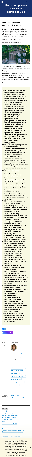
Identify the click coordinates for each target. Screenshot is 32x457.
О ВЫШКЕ (5, 408)
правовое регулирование (17, 382)
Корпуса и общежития (7, 419)
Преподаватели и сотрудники (9, 417)
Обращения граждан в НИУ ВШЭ (9, 423)
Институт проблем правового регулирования (16, 8)
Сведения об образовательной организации (12, 434)
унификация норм (15, 387)
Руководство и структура (7, 413)
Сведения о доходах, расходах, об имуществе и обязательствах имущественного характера (13, 431)
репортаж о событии (16, 365)
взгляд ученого (15, 362)
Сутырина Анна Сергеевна (18, 353)
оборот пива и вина (16, 379)
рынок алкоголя (15, 385)
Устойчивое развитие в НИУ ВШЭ (10, 415)
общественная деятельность (18, 367)
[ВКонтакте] (3, 329)
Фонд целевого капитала (8, 426)
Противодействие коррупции (9, 428)
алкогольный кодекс (16, 373)
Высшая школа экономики (10, 2)
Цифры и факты (5, 411)
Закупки (3, 421)
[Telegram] (5, 329)
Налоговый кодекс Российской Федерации (18, 376)
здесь (25, 444)
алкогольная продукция (17, 370)
